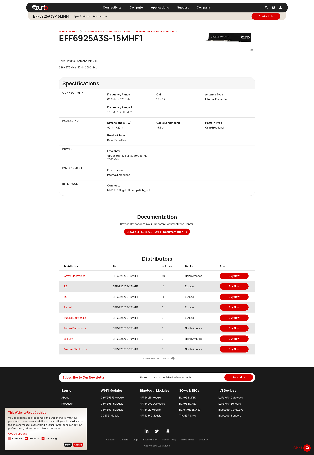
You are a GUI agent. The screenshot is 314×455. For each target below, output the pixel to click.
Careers (124, 439)
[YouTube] (168, 431)
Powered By (149, 358)
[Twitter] (157, 431)
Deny (67, 444)
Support (183, 7)
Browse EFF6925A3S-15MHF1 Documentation (155, 232)
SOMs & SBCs (189, 390)
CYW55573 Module (112, 397)
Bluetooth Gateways (230, 409)
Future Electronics (75, 318)
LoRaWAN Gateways (230, 397)
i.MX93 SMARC (188, 403)
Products (67, 403)
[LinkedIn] (146, 431)
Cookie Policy (169, 439)
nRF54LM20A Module (152, 403)
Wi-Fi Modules (111, 390)
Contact (110, 439)
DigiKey (68, 339)
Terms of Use (187, 439)
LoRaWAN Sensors (229, 403)
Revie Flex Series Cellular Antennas (155, 31)
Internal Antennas (69, 31)
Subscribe (238, 377)
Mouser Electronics (75, 349)
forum (307, 448)
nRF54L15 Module (150, 397)
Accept (78, 444)
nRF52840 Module (150, 415)
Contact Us (266, 16)
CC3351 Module (110, 415)
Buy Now (234, 276)
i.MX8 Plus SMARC (190, 409)
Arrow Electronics (74, 276)
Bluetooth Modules (154, 390)
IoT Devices (227, 390)
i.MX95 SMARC (188, 397)
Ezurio (66, 390)
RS (65, 286)
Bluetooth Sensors (229, 415)
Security (203, 439)
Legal (136, 439)
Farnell (68, 307)
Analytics (34, 438)
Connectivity (112, 7)
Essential (17, 438)
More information (51, 428)
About (65, 397)
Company (203, 7)
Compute (136, 7)
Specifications (82, 16)
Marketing (51, 438)
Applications (160, 7)
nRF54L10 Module (150, 409)
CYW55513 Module (112, 403)
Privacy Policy (150, 439)
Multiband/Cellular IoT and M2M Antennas (107, 31)
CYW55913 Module (112, 409)
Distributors (100, 16)
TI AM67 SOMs (188, 415)
